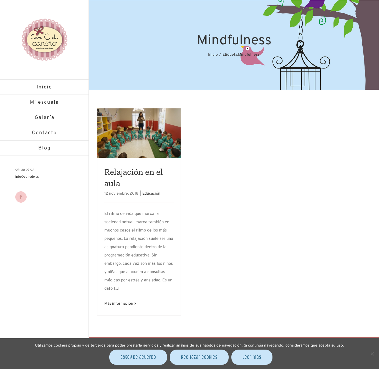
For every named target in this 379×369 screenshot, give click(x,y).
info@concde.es (27, 177)
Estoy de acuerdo (138, 357)
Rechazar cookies (199, 357)
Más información (118, 303)
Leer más (251, 357)
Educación (151, 193)
